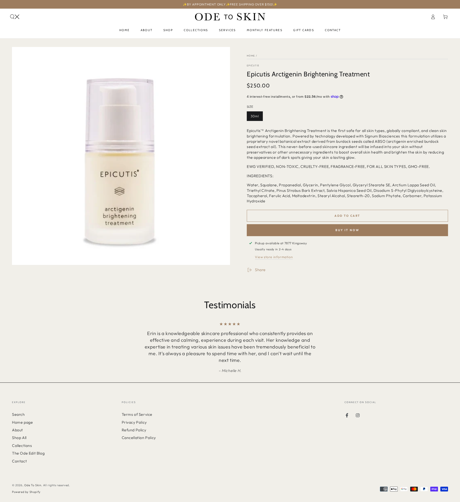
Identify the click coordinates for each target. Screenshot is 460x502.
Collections (22, 445)
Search (18, 414)
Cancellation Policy (139, 437)
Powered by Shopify (26, 492)
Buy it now (347, 230)
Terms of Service (137, 414)
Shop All (19, 437)
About (17, 430)
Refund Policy (134, 430)
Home (251, 55)
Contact (19, 461)
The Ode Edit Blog (28, 453)
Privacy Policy (134, 422)
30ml (256, 117)
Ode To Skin (32, 485)
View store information (274, 257)
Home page (22, 422)
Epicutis (253, 65)
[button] (14, 16)
